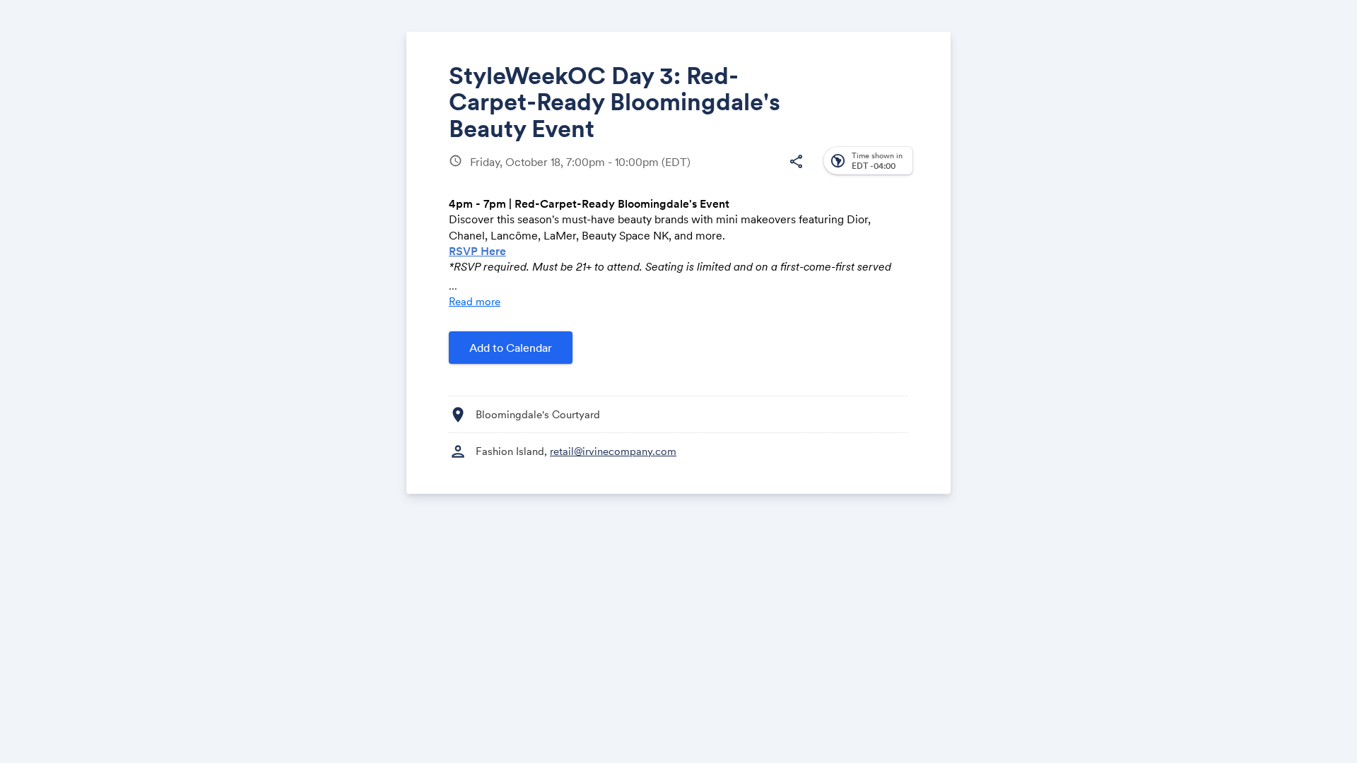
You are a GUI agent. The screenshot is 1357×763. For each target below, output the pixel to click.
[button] (796, 162)
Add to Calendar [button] (510, 348)
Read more (474, 301)
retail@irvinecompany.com (613, 451)
